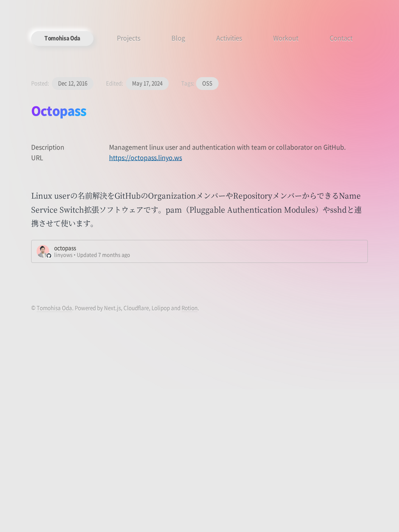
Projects (128, 37)
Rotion (190, 308)
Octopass (59, 110)
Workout (285, 37)
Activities (229, 37)
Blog (178, 37)
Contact (341, 37)
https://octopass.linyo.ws (145, 157)
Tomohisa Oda (62, 38)
